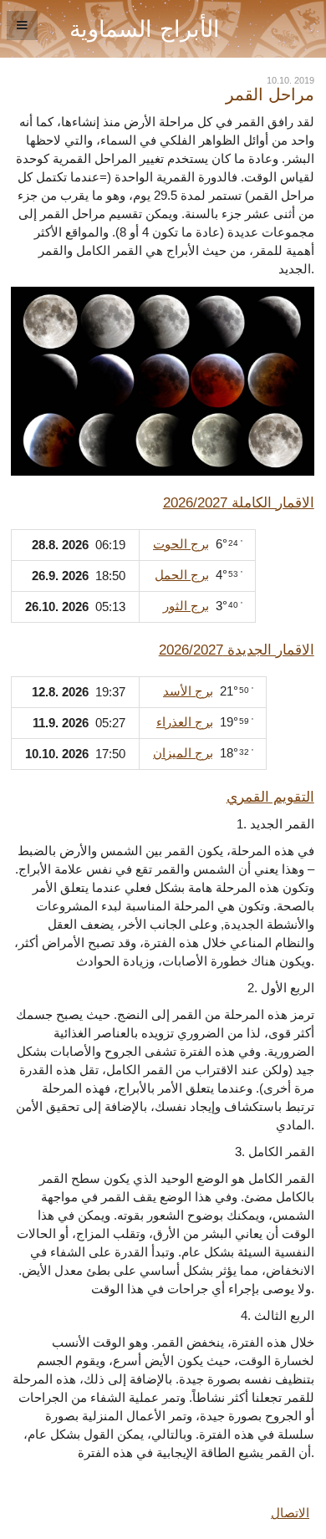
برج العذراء (184, 722)
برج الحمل (182, 575)
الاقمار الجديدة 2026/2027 (236, 649)
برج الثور (186, 606)
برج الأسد (188, 691)
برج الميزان (183, 753)
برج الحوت (181, 544)
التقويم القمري (270, 796)
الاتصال (290, 1513)
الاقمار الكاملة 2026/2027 (238, 502)
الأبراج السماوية (144, 29)
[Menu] (22, 25)
